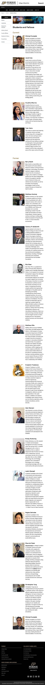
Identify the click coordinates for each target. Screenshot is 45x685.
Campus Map (4, 649)
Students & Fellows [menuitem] (5, 36)
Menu (3, 7)
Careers (2, 651)
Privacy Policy (37, 683)
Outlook (3, 675)
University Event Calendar (6, 659)
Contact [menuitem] (3, 42)
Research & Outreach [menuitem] (3, 26)
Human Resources (5, 657)
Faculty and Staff (4, 655)
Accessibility (4, 683)
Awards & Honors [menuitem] (30, 10)
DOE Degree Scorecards (30, 683)
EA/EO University (9, 683)
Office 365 (3, 673)
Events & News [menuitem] (22, 10)
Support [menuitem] (16, 10)
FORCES (7, 12)
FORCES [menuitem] (6, 17)
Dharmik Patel (29, 545)
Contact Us (42, 683)
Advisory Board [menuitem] (4, 30)
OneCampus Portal (5, 671)
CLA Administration (27, 649)
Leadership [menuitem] (3, 23)
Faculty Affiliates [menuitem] (4, 33)
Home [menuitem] (7, 10)
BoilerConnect (4, 665)
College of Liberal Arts (24, 3)
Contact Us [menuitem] (37, 10)
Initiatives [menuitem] (11, 10)
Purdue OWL (25, 659)
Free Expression (23, 683)
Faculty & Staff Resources (28, 657)
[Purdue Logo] (8, 3)
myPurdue (3, 669)
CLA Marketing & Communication (30, 655)
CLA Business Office (27, 651)
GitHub (35, 568)
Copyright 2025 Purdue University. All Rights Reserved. (23, 682)
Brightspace (3, 667)
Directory (3, 653)
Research (41, 3)
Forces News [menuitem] (4, 39)
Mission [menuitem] (3, 20)
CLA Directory (26, 653)
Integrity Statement (16, 683)
